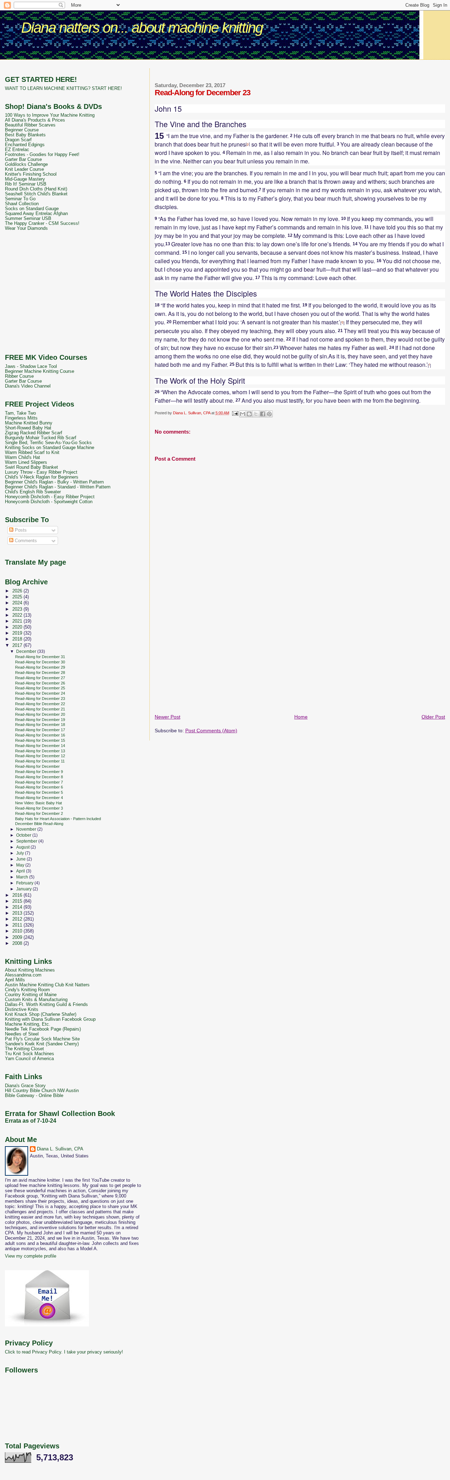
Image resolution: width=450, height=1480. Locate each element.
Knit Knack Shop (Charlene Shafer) (40, 1014)
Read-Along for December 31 (40, 657)
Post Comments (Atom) (211, 730)
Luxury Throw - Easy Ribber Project (41, 472)
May (20, 865)
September (27, 841)
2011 (18, 925)
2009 (18, 937)
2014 (18, 907)
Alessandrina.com (23, 975)
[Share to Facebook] (262, 413)
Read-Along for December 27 (40, 678)
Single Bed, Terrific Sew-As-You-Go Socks (48, 442)
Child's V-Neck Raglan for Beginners (41, 477)
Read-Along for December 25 (40, 688)
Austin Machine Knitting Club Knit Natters (47, 984)
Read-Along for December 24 (40, 693)
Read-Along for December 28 (40, 672)
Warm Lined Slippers (26, 462)
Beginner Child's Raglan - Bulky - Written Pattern (54, 482)
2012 (18, 919)
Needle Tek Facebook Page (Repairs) (43, 1029)
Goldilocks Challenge (26, 164)
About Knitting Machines (30, 970)
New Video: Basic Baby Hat (38, 803)
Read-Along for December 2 (39, 813)
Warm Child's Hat (22, 457)
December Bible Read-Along (39, 824)
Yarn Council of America (29, 1058)
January (24, 889)
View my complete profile (30, 1256)
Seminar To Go (20, 198)
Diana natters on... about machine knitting (142, 27)
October (24, 835)
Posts (20, 530)
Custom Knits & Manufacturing (36, 999)
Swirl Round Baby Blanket (31, 467)
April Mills (15, 980)
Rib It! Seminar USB (25, 184)
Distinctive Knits (21, 1009)
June (21, 859)
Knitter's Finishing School (31, 174)
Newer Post (167, 717)
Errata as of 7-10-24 (30, 1121)
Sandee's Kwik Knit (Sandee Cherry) (42, 1043)
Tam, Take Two (20, 413)
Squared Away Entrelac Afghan (36, 213)
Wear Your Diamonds (26, 228)
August (23, 847)
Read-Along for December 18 (40, 724)
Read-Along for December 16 (40, 735)
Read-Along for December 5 (39, 792)
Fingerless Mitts (21, 418)
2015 (18, 901)
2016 (18, 895)
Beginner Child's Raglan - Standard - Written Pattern (57, 487)
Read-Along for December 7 (39, 782)
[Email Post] (235, 413)
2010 (18, 931)
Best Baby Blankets (25, 134)
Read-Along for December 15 (40, 740)
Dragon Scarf (18, 139)
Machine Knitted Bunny (28, 423)
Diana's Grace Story (25, 1085)
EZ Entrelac (17, 149)
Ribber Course (19, 376)
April (21, 871)
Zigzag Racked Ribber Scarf (33, 432)
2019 (18, 633)
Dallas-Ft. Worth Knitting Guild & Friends (46, 1004)
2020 (18, 627)
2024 (18, 603)
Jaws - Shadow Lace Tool (31, 366)
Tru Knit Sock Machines (29, 1053)
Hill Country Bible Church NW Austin (42, 1090)
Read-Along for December (37, 766)
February (25, 883)
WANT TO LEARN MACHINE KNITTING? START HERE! (63, 88)
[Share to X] (255, 413)
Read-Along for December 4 (39, 798)
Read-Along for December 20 (40, 714)
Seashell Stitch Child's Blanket (36, 194)
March (22, 877)
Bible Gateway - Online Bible (34, 1095)
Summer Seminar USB (28, 218)
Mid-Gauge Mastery (25, 179)
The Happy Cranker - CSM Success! (42, 223)
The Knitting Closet (24, 1048)
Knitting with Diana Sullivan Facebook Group (50, 1019)
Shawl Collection (22, 203)
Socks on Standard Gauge (32, 208)
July (20, 853)
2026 (18, 591)
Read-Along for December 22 (40, 704)
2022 (18, 615)
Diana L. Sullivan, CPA (60, 1148)
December (26, 651)
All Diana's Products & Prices (35, 120)
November (26, 829)
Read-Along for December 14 (40, 746)
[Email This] (242, 413)
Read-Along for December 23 (40, 698)
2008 (18, 943)
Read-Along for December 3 (39, 808)
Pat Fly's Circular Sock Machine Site (42, 1039)
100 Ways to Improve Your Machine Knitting (50, 115)
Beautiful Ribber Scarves (30, 125)
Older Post (433, 717)
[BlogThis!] (249, 413)
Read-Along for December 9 (39, 772)
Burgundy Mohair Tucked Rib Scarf (40, 437)
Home (301, 717)
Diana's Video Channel (28, 386)
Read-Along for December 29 (40, 667)
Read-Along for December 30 (40, 662)
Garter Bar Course (23, 159)
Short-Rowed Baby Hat (28, 428)
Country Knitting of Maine (31, 994)
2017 (18, 645)
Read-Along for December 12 (40, 756)
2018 (18, 639)
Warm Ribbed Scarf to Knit (32, 452)
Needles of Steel (22, 1034)
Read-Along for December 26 (40, 683)
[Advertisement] (225, 64)
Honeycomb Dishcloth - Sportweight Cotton (48, 501)
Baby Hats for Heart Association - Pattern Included (58, 819)
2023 (18, 609)
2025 (18, 597)
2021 (18, 621)
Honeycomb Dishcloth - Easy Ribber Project (50, 496)
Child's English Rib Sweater (33, 491)
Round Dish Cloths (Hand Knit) (36, 189)
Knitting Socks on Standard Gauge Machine (49, 447)
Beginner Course (22, 130)
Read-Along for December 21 (40, 709)
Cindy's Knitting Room (27, 989)
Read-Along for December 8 (39, 777)
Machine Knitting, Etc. (27, 1024)
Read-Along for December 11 (40, 761)
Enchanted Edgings (25, 144)
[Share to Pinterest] (269, 413)
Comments (25, 540)
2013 (18, 913)
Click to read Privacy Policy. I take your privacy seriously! (64, 1352)
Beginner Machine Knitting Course (39, 371)
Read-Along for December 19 (40, 720)
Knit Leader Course (24, 169)
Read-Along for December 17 (40, 730)
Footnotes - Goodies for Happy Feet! (42, 154)
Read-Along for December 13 (40, 751)
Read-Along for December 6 (39, 787)
